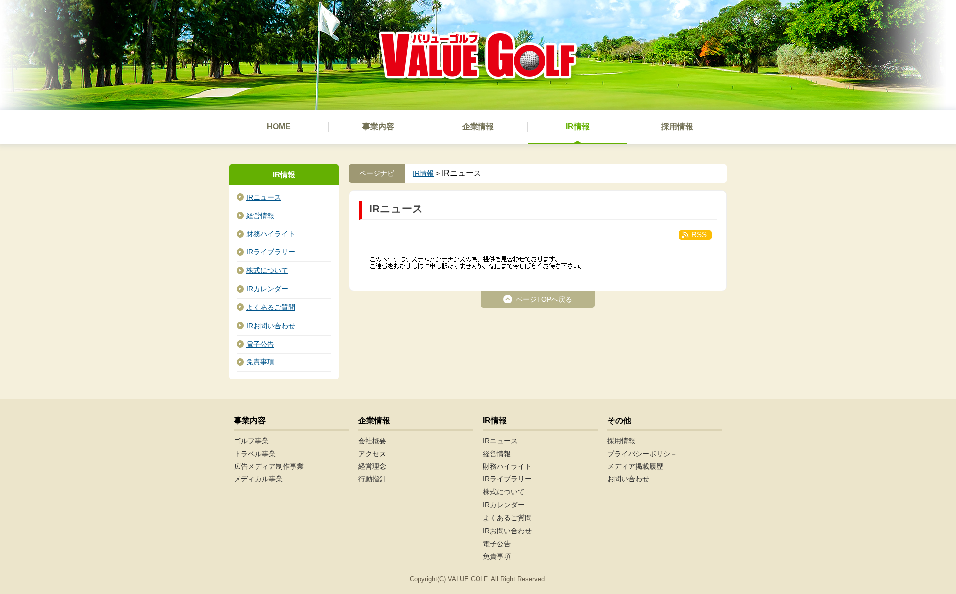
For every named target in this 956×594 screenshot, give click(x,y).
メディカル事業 (258, 479)
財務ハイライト (270, 234)
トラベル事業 (255, 454)
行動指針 (372, 479)
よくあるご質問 (270, 307)
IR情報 (423, 173)
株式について (267, 270)
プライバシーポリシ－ (642, 454)
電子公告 (260, 344)
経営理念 (372, 466)
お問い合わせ (628, 479)
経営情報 (260, 216)
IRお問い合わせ (270, 326)
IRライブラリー (270, 252)
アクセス (372, 454)
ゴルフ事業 (251, 441)
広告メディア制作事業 (269, 466)
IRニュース (263, 197)
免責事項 (260, 362)
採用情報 (621, 441)
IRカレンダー (267, 289)
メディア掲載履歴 (635, 466)
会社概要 (372, 441)
